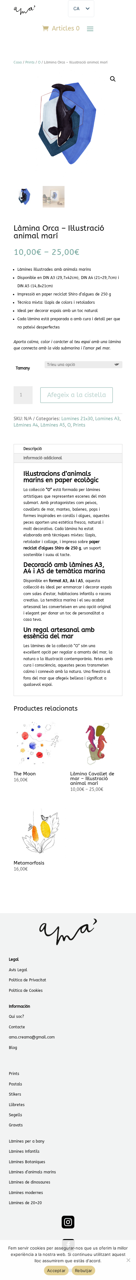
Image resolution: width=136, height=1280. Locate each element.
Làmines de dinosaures (29, 1182)
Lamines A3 (107, 418)
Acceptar (56, 1270)
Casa (18, 62)
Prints (29, 62)
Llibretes (17, 1105)
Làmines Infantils (24, 1151)
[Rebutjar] (128, 1260)
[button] (113, 79)
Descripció (32, 449)
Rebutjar (83, 1270)
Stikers (15, 1094)
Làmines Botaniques (27, 1162)
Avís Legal (18, 970)
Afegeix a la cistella (76, 395)
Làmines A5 (52, 425)
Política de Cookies (26, 990)
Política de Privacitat (27, 980)
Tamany (23, 368)
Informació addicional (42, 458)
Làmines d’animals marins (32, 1172)
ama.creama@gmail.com (32, 1037)
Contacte (17, 1027)
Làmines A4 (26, 425)
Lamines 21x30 (77, 418)
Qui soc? (16, 1016)
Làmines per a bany (26, 1141)
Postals (15, 1084)
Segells (15, 1115)
